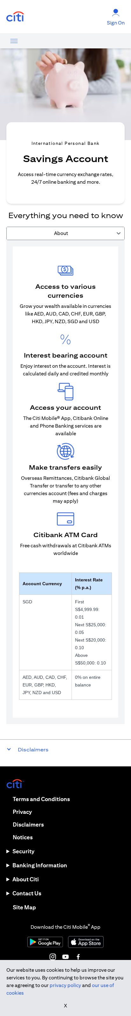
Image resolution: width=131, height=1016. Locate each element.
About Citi (25, 879)
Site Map (24, 907)
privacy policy (65, 985)
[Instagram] (53, 957)
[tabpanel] (65, 482)
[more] (14, 41)
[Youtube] (65, 957)
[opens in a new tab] (15, 16)
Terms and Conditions (41, 799)
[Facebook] (78, 957)
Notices (23, 837)
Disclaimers (28, 824)
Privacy (22, 811)
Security (23, 851)
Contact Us (26, 893)
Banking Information (39, 865)
